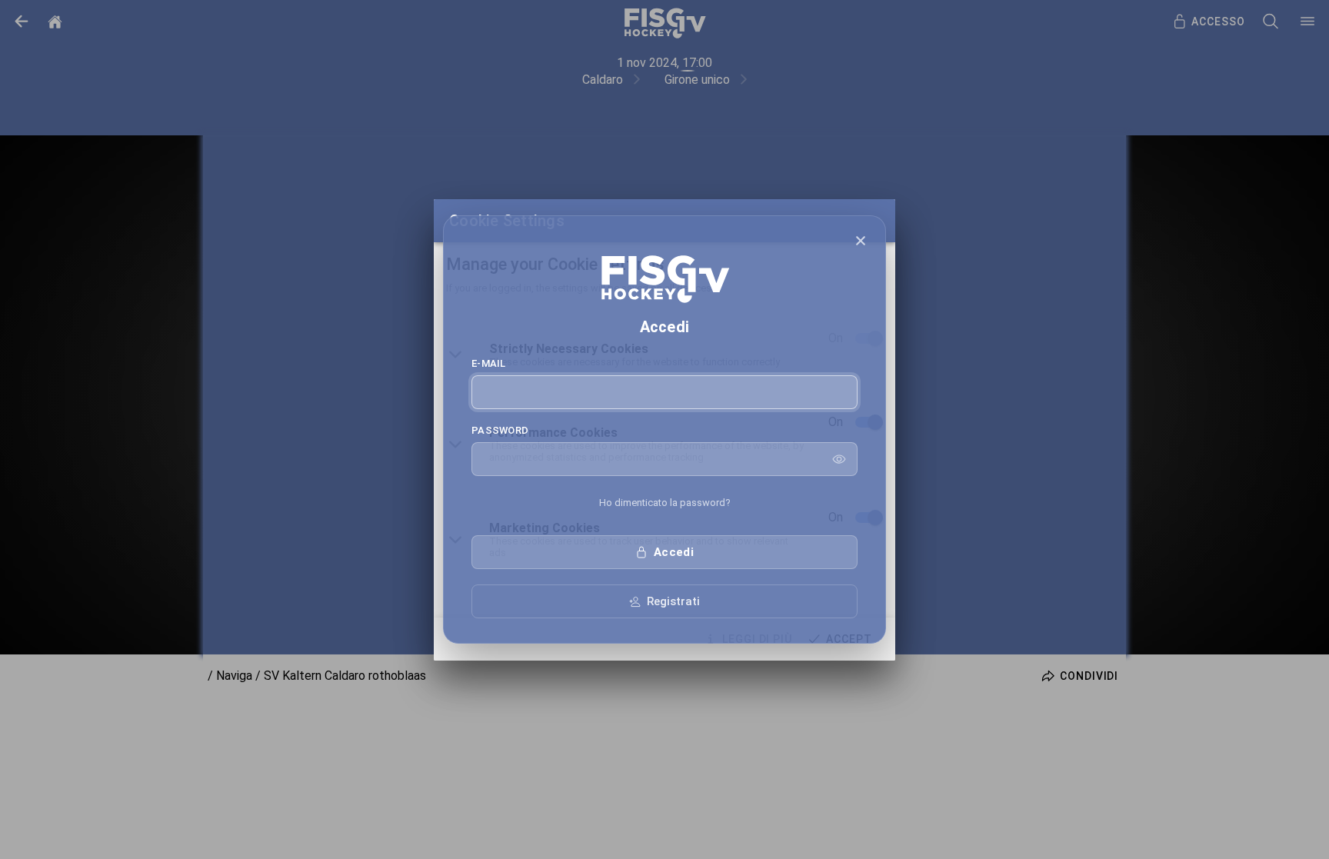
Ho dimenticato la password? (665, 502)
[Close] (860, 241)
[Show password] (839, 459)
